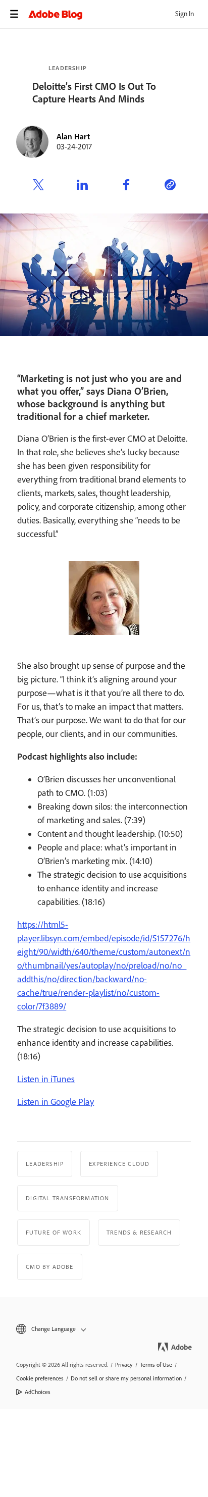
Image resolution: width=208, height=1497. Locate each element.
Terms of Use (156, 1364)
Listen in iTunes (46, 1079)
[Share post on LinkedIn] (82, 186)
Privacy (124, 1364)
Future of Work (53, 1232)
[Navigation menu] (14, 14)
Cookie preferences (40, 1378)
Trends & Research (139, 1232)
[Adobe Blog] (118, 14)
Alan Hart (73, 136)
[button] (104, 1329)
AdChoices (37, 1392)
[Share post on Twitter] (38, 186)
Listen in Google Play (55, 1101)
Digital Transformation (67, 1198)
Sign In (184, 14)
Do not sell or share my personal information (126, 1378)
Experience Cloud (119, 1163)
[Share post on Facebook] (126, 186)
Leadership (67, 68)
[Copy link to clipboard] (170, 186)
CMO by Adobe (49, 1266)
